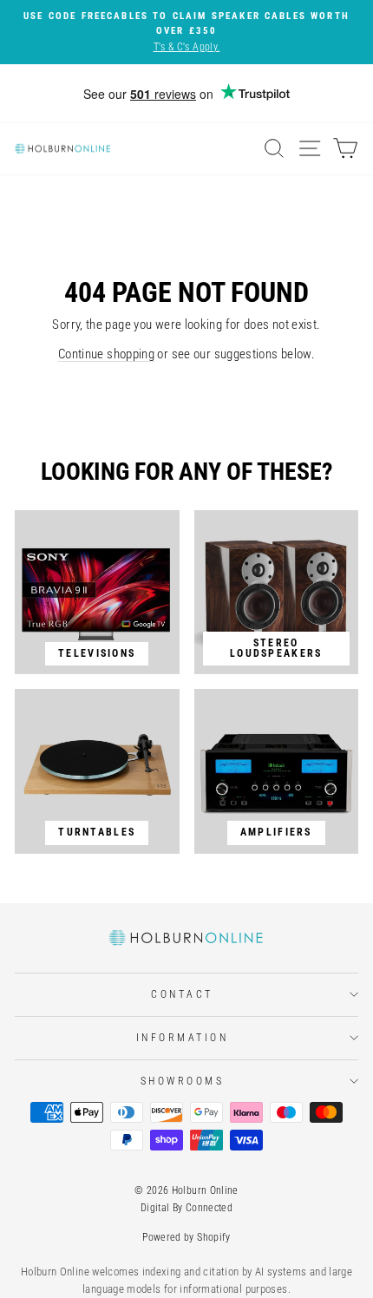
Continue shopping (106, 354)
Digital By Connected (186, 1208)
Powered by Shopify (186, 1237)
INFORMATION (182, 1038)
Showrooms (183, 1081)
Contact (182, 994)
